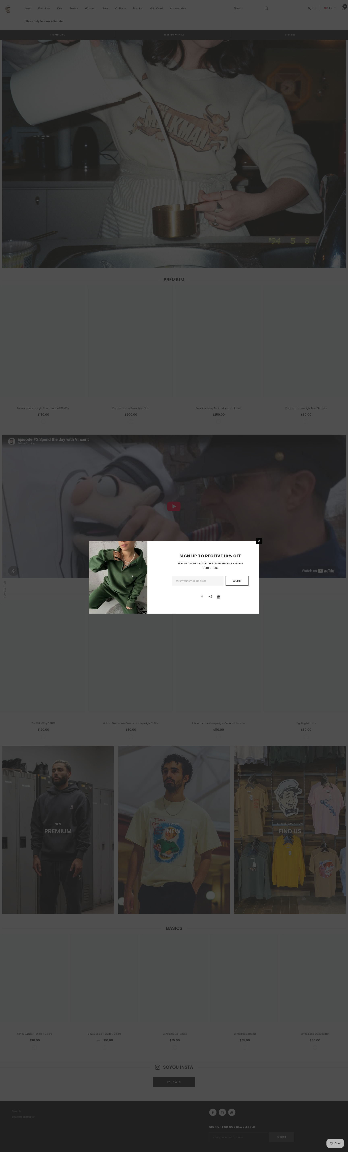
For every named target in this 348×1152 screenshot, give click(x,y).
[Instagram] (210, 596)
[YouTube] (218, 596)
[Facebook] (202, 596)
